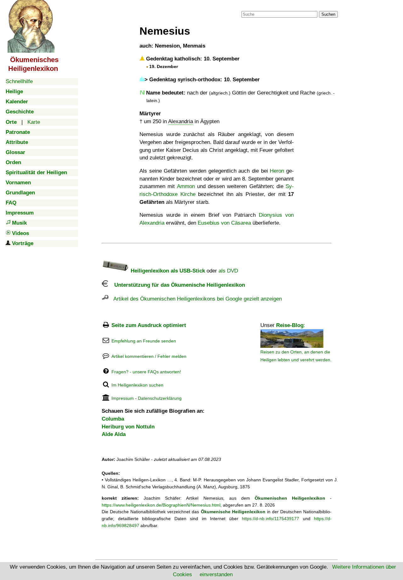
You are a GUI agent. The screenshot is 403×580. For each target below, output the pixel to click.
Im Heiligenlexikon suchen (137, 385)
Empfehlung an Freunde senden (143, 340)
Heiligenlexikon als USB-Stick (167, 271)
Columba (113, 419)
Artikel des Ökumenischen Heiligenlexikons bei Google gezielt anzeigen (195, 299)
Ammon (186, 186)
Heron (277, 171)
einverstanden (216, 574)
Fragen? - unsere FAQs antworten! (146, 371)
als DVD (228, 271)
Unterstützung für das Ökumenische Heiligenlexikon (176, 285)
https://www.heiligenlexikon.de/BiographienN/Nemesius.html (161, 505)
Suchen (328, 14)
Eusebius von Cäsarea (224, 223)
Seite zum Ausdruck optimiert (148, 325)
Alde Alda (114, 434)
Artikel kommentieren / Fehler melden (148, 356)
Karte (33, 122)
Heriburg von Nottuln (128, 427)
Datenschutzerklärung (160, 398)
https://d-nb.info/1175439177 (270, 518)
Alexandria (180, 121)
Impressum (122, 398)
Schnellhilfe (19, 81)
